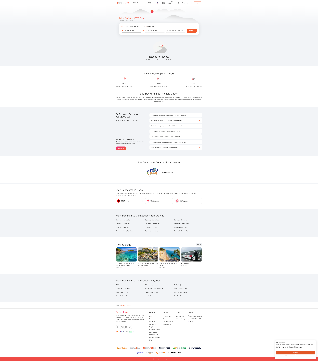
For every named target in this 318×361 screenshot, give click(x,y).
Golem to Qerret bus (180, 288)
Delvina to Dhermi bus (181, 220)
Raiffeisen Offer (154, 335)
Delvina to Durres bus (152, 220)
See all (199, 244)
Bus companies (142, 3)
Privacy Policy (180, 319)
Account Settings (168, 321)
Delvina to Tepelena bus (152, 223)
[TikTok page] (130, 327)
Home (117, 305)
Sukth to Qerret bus (180, 292)
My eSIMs (166, 319)
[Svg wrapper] (122, 348)
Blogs (151, 327)
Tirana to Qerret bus (122, 296)
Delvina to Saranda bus (123, 220)
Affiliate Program (154, 337)
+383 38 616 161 (195, 319)
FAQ (149, 3)
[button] (175, 115)
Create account (167, 324)
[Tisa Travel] (152, 172)
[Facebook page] (117, 327)
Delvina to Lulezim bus (123, 223)
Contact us (121, 148)
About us (152, 321)
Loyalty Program (154, 329)
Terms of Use (180, 316)
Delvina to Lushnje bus (152, 231)
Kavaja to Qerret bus (151, 292)
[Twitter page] (126, 327)
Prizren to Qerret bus (151, 285)
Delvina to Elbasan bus (181, 231)
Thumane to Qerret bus (123, 288)
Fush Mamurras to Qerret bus (154, 288)
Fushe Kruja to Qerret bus (182, 285)
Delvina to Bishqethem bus (124, 231)
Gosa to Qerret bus (122, 292)
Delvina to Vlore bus (180, 227)
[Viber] (189, 321)
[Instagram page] (121, 327)
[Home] (122, 3)
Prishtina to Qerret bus (123, 285)
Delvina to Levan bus (122, 227)
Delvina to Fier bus (151, 227)
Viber (192, 321)
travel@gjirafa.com (196, 316)
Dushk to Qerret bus (180, 296)
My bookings (167, 316)
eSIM (134, 3)
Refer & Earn (153, 332)
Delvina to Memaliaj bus (181, 223)
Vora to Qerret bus (151, 296)
